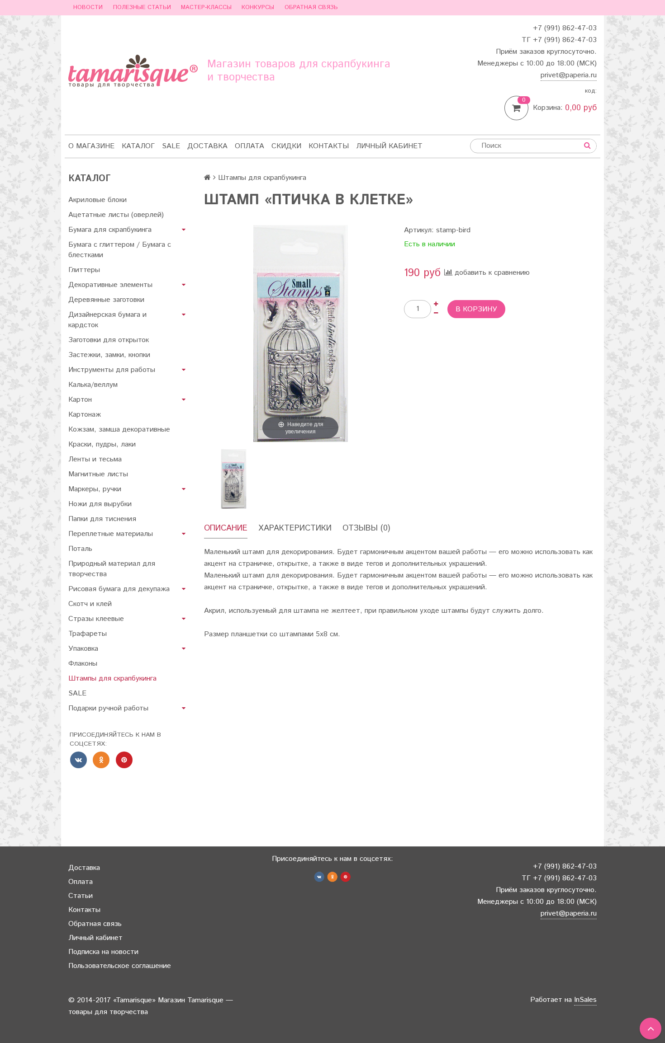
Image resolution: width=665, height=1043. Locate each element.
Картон (80, 400)
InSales (585, 1000)
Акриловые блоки (97, 200)
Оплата (249, 146)
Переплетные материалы (110, 534)
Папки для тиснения (102, 519)
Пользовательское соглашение (119, 966)
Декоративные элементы (110, 285)
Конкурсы (258, 7)
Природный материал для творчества (111, 569)
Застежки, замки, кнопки (109, 355)
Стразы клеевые (96, 619)
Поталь (80, 549)
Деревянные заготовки (106, 300)
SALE (171, 146)
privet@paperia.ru (569, 75)
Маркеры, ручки (94, 489)
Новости (88, 7)
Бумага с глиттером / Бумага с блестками (119, 250)
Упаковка (83, 649)
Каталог (138, 146)
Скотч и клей (90, 604)
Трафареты (87, 634)
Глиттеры (84, 270)
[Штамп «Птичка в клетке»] (233, 478)
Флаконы (82, 663)
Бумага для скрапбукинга (110, 230)
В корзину (476, 309)
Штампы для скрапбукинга (112, 678)
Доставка (207, 146)
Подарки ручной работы (108, 708)
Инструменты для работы (111, 370)
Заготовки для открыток (108, 340)
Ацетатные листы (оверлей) (116, 215)
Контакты (329, 146)
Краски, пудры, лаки (102, 444)
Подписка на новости (103, 952)
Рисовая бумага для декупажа (119, 589)
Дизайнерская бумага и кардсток (107, 320)
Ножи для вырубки (100, 504)
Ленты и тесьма (95, 459)
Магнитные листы (98, 474)
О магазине (91, 146)
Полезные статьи (142, 7)
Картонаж (84, 414)
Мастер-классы (206, 7)
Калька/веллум (93, 385)
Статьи (80, 896)
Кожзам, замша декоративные (119, 429)
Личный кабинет (389, 146)
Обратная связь (311, 7)
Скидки (286, 146)
